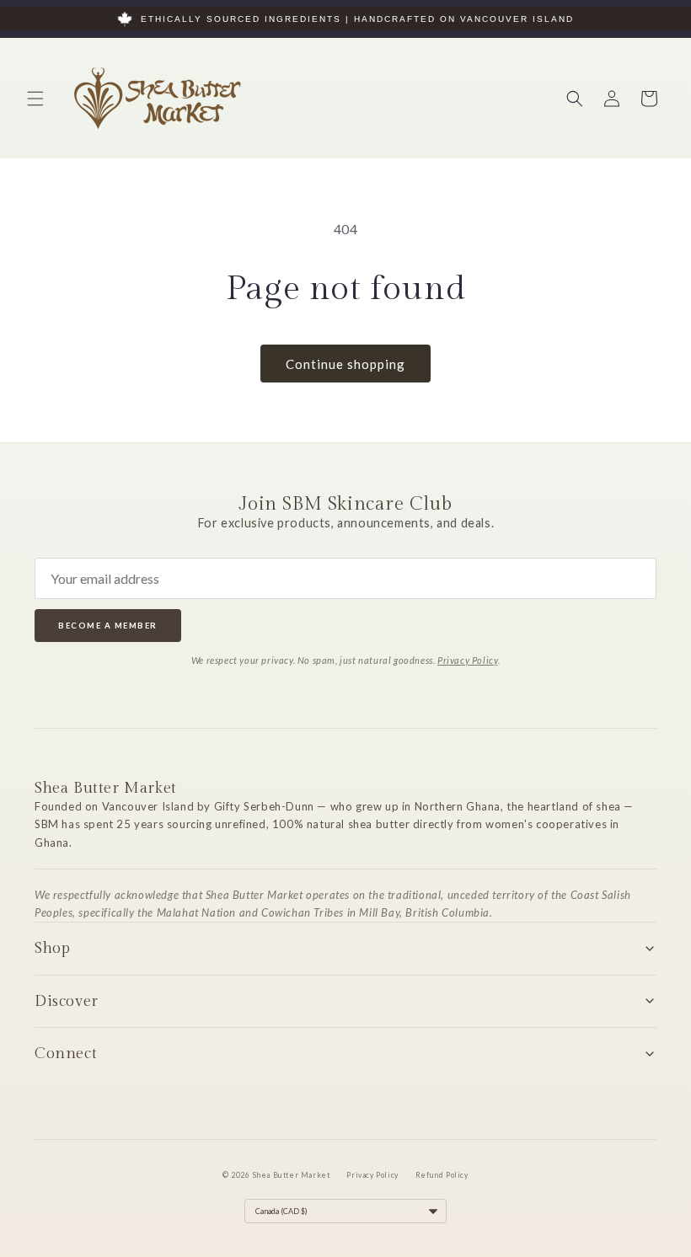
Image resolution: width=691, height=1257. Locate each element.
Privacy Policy (467, 660)
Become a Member (108, 625)
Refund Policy (442, 1175)
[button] (35, 98)
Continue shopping (345, 364)
